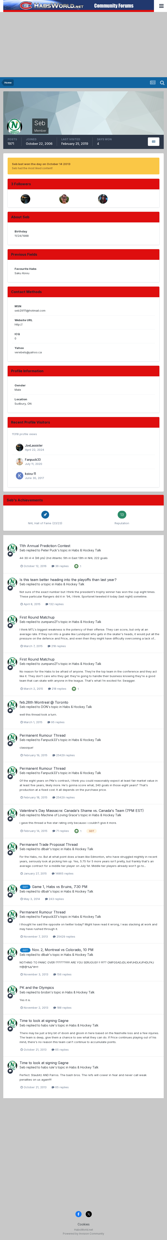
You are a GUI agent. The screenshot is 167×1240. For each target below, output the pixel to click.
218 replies (58, 646)
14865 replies (64, 873)
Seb (22, 550)
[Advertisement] (83, 44)
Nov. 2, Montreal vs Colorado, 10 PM (63, 950)
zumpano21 (49, 622)
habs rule (47, 1025)
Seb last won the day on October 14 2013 (41, 164)
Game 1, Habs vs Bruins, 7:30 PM (59, 887)
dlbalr (45, 849)
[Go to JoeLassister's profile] (25, 199)
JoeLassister (34, 445)
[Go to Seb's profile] (12, 548)
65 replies (61, 1049)
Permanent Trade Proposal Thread (49, 844)
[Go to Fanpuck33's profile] (19, 461)
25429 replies (65, 755)
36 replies (61, 566)
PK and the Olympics (37, 987)
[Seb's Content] (153, 141)
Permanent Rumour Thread (42, 735)
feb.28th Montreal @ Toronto (44, 702)
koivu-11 (30, 474)
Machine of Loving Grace (59, 815)
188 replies (64, 1007)
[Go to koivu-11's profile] (19, 475)
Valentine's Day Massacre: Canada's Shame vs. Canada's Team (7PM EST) (82, 810)
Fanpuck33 (33, 459)
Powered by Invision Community (83, 1233)
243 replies (56, 899)
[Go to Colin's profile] (103, 199)
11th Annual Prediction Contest (45, 546)
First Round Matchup (37, 617)
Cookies (84, 1224)
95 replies (57, 722)
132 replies (56, 604)
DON (44, 707)
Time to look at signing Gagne (44, 1020)
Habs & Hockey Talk (86, 550)
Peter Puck (49, 550)
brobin (45, 992)
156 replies (64, 974)
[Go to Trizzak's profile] (64, 199)
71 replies (62, 831)
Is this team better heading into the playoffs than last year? (68, 579)
